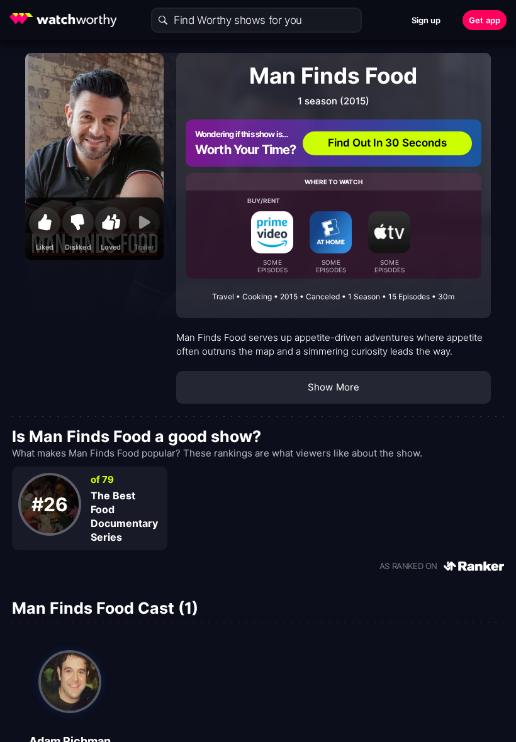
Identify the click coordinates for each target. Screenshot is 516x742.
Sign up (426, 20)
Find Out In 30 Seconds (387, 142)
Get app (484, 20)
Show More (333, 387)
